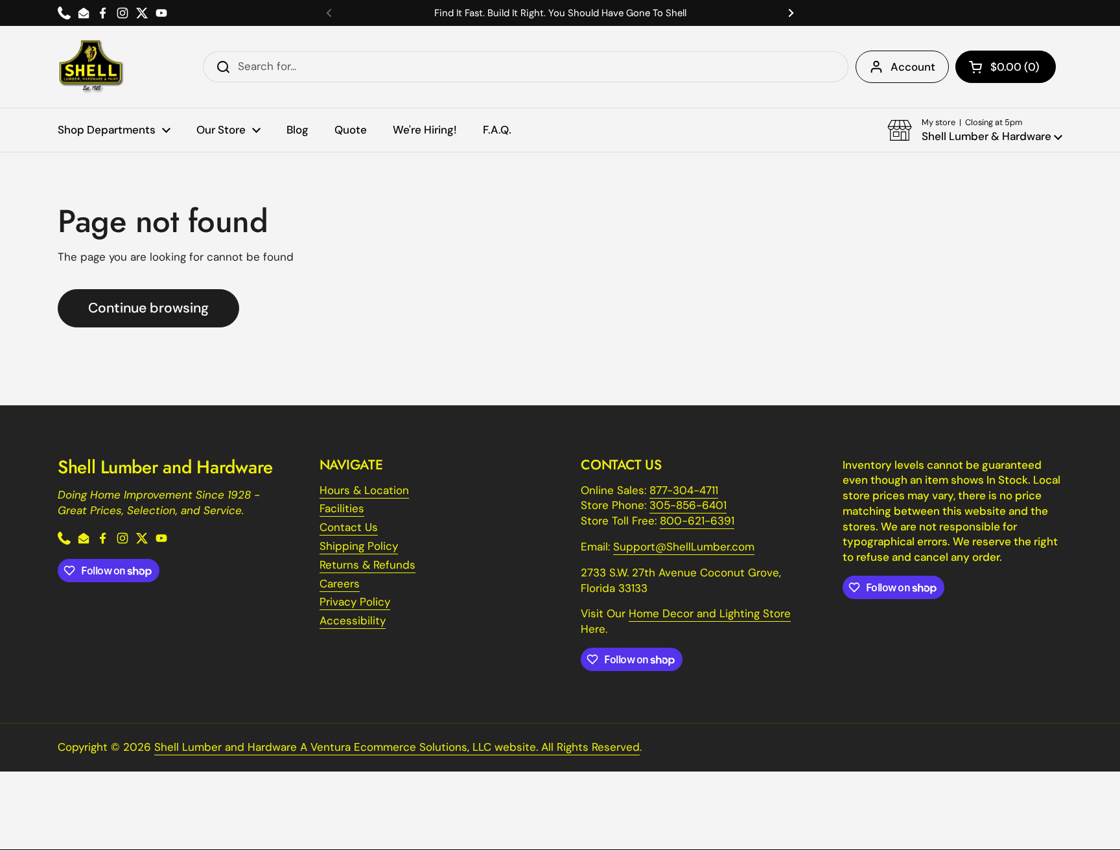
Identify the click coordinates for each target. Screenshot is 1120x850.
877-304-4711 (683, 490)
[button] (1005, 67)
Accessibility (353, 620)
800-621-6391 (697, 521)
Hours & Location (364, 490)
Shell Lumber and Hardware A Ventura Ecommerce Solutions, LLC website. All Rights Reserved (397, 747)
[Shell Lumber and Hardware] (91, 67)
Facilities (342, 508)
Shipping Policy (359, 546)
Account (913, 67)
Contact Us (349, 527)
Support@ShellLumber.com (683, 546)
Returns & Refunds (367, 565)
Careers (340, 583)
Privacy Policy (355, 602)
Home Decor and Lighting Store (710, 613)
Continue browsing (148, 308)
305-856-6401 (688, 505)
